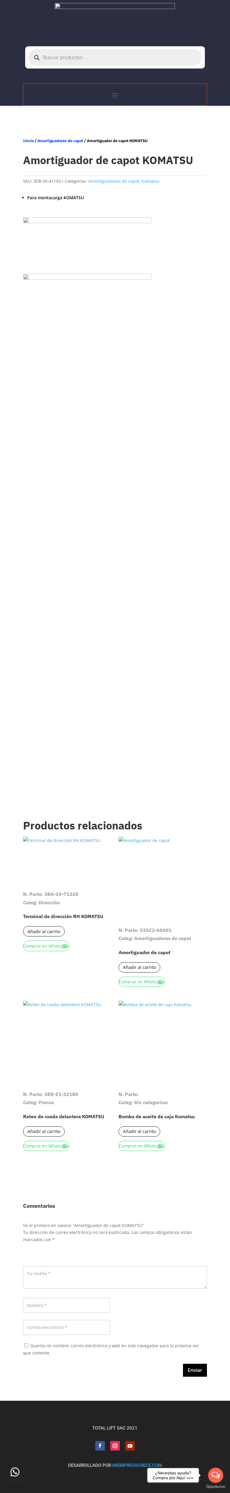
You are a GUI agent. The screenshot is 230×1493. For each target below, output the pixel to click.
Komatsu (150, 181)
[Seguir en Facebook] (100, 1446)
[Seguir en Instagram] (115, 1446)
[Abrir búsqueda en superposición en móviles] (115, 57)
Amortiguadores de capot (60, 140)
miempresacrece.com (137, 1465)
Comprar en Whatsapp (46, 946)
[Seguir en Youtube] (130, 1446)
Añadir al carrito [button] (44, 931)
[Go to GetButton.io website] (215, 1487)
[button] (15, 1472)
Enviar (195, 1370)
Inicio (28, 140)
